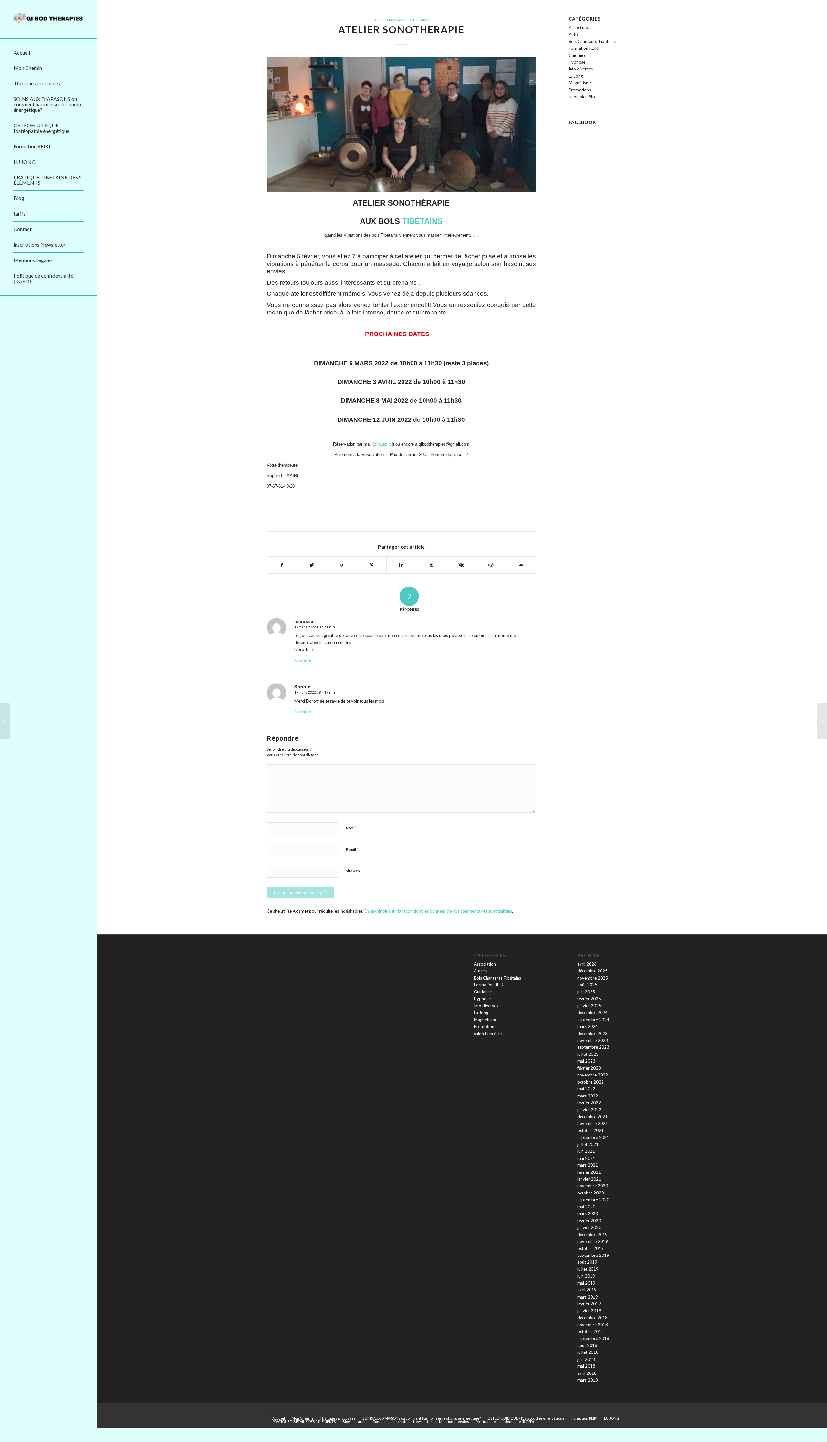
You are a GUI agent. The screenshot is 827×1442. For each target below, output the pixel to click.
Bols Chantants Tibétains (401, 19)
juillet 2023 (588, 1054)
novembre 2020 (592, 1185)
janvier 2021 (589, 1179)
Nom (351, 827)
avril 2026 (587, 964)
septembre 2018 (593, 1338)
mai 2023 (586, 1061)
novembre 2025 (592, 978)
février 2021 (589, 1172)
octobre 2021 (590, 1130)
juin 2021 (586, 1151)
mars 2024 (587, 1026)
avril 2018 (587, 1373)
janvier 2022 (589, 1109)
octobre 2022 (590, 1082)
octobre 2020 (590, 1192)
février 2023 (589, 1068)
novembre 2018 (592, 1324)
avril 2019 (587, 1289)
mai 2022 (586, 1088)
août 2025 (587, 984)
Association (580, 27)
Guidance (577, 55)
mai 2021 (586, 1158)
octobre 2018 (590, 1331)
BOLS (390, 221)
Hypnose (577, 62)
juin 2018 (586, 1359)
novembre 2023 (592, 1040)
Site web (353, 871)
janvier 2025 (589, 1005)
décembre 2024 (592, 1012)
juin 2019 (586, 1275)
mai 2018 (586, 1366)
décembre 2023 (592, 1033)
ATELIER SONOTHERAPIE (401, 29)
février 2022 (589, 1102)
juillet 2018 (588, 1352)
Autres (575, 34)
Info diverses (581, 68)
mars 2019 (587, 1296)
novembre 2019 (592, 1241)
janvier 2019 (589, 1310)
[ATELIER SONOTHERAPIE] (401, 124)
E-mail (352, 849)
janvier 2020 (589, 1227)
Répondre (302, 660)
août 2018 (587, 1345)
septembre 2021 (593, 1137)
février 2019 (589, 1303)
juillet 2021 (588, 1144)
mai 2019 (586, 1283)
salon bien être (582, 96)
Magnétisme (580, 82)
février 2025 (589, 998)
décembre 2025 (592, 970)
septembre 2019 (593, 1255)
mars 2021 (587, 1165)
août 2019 (587, 1262)
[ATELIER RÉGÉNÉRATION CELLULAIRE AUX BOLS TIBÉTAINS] (5, 721)
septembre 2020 (593, 1199)
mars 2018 (587, 1380)
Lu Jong (576, 76)
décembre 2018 (592, 1317)
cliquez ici (383, 444)
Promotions (580, 89)
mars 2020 (587, 1213)
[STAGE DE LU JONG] (822, 721)
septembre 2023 (593, 1047)
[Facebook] (653, 1411)
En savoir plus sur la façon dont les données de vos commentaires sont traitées (438, 911)
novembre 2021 (592, 1123)
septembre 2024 (593, 1019)
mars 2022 (587, 1095)
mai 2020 (586, 1206)
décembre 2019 (592, 1234)
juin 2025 (586, 991)
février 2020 (589, 1220)
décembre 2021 (592, 1116)
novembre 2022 (592, 1074)
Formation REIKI (584, 48)
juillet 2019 (588, 1269)
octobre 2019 (590, 1248)
